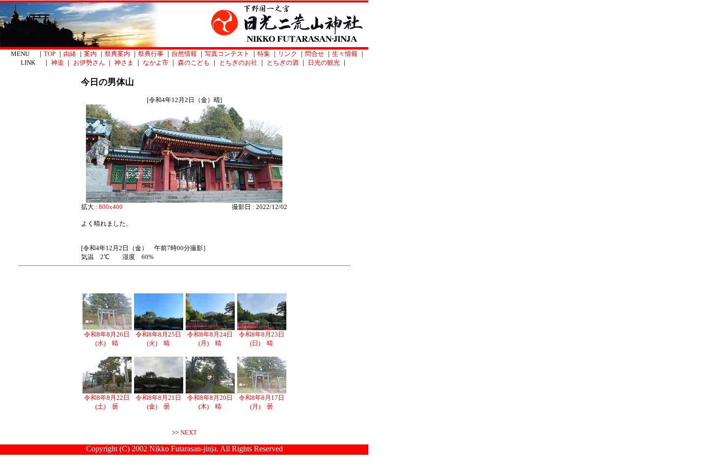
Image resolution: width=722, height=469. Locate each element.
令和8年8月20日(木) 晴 (210, 402)
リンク (287, 53)
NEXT (188, 432)
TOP (50, 53)
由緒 (69, 53)
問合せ (314, 53)
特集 (263, 53)
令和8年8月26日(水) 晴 (107, 339)
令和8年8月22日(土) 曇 (107, 402)
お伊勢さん (89, 62)
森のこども (194, 62)
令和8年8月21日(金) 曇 (158, 402)
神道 (57, 62)
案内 (90, 53)
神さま (124, 62)
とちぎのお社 (238, 62)
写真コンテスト (227, 53)
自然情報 (184, 53)
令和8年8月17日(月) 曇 (261, 402)
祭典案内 (117, 53)
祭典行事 (151, 53)
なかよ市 (155, 62)
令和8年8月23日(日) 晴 (261, 339)
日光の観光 (324, 62)
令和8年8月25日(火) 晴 (158, 339)
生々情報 (345, 53)
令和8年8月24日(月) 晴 (210, 339)
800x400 (111, 206)
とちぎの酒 (283, 62)
